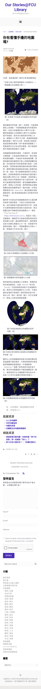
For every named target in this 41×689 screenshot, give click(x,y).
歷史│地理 (9, 636)
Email (5, 521)
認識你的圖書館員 (10, 652)
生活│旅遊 (9, 639)
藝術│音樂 (9, 625)
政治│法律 (9, 628)
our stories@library (10, 647)
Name (5, 512)
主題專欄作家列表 (10, 586)
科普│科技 (19, 31)
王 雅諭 (11, 51)
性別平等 (8, 594)
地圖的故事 (10, 426)
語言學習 (6, 578)
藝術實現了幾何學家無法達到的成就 (21, 463)
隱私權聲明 (32, 681)
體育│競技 (9, 633)
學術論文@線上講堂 (11, 583)
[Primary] (20, 22)
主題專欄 (10, 31)
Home (4, 31)
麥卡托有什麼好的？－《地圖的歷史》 (21, 442)
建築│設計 (9, 615)
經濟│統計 (9, 602)
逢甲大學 (15, 679)
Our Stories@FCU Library (20, 7)
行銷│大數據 (10, 612)
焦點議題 (6, 641)
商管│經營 (9, 620)
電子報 (5, 580)
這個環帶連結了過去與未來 (19, 467)
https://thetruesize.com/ (14, 216)
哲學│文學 (9, 623)
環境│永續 (9, 591)
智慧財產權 (9, 596)
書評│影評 (9, 610)
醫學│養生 (9, 604)
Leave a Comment (32, 50)
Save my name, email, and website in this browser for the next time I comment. (20, 539)
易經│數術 (9, 607)
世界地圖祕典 (11, 423)
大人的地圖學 (11, 420)
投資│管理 (9, 599)
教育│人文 (9, 631)
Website (6, 530)
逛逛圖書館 (7, 649)
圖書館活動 (7, 644)
